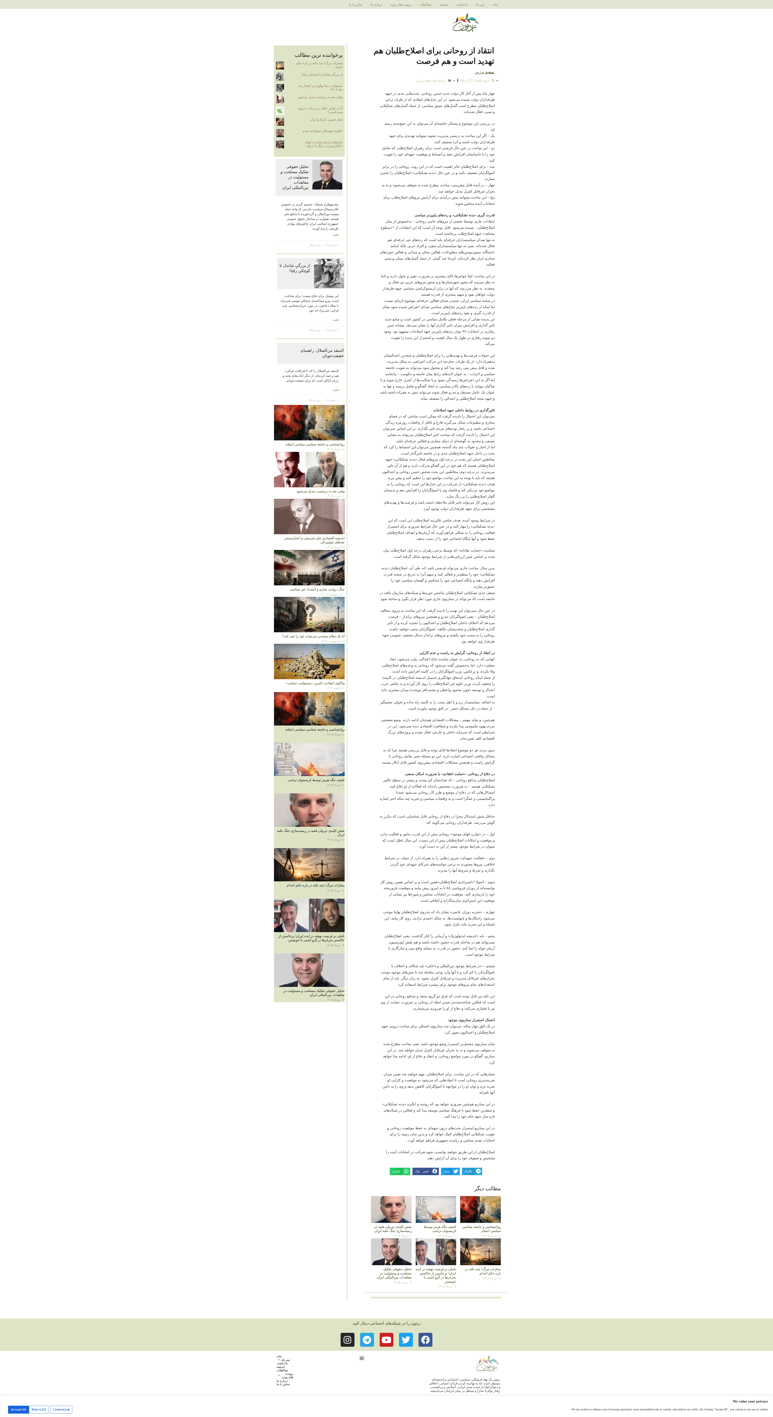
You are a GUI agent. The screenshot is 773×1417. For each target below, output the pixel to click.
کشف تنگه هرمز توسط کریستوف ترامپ (440, 1229)
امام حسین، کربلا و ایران (326, 119)
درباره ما (376, 4)
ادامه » (335, 235)
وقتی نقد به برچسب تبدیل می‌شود (320, 97)
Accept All (18, 1409)
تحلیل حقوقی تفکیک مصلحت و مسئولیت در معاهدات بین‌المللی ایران (394, 1273)
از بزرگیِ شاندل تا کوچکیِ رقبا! (322, 74)
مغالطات (425, 4)
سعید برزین (423, 80)
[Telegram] (367, 1340)
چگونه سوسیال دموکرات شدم (323, 130)
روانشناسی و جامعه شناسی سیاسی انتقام (481, 1229)
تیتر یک (480, 4)
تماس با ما (356, 4)
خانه (495, 4)
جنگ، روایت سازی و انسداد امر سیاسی (317, 589)
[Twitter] (406, 1340)
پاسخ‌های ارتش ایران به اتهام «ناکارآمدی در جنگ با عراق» (324, 143)
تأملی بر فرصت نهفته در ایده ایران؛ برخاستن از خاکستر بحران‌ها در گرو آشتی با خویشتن (436, 1275)
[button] (362, 1358)
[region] (386, 1406)
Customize (61, 1409)
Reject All (39, 1409)
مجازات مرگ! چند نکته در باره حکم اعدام (483, 1271)
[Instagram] (347, 1340)
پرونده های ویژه (400, 4)
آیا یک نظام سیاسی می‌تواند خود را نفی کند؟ (313, 636)
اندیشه (443, 4)
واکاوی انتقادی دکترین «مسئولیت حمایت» (315, 683)
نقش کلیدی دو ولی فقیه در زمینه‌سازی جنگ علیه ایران (393, 1229)
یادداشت (461, 4)
